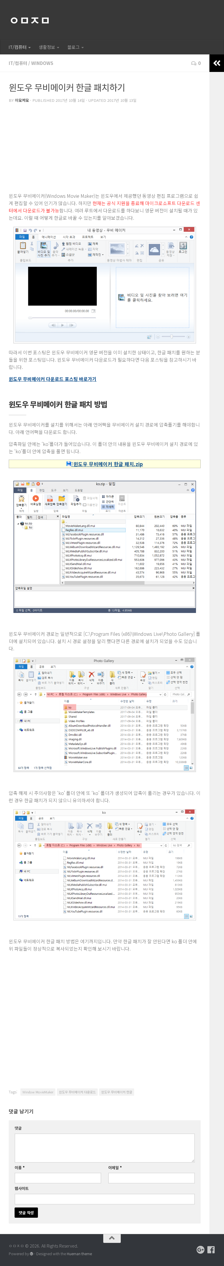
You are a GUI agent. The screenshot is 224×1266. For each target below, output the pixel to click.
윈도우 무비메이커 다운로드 (77, 1092)
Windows (42, 63)
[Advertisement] (105, 148)
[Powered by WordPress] (31, 1254)
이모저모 (22, 100)
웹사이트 (22, 1188)
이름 (20, 1167)
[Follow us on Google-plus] (201, 1250)
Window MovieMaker (37, 1092)
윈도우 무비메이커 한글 (116, 1092)
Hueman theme (79, 1253)
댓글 (18, 1128)
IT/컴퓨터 (17, 47)
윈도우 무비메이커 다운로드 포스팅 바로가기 (53, 378)
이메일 (115, 1167)
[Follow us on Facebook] (211, 1250)
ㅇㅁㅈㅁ (29, 20)
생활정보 (47, 47)
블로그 (73, 47)
